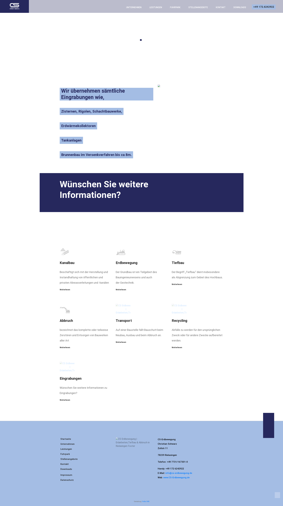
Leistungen (66, 449)
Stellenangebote (198, 7)
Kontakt (221, 7)
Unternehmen (134, 7)
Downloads (239, 7)
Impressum (66, 475)
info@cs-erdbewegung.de (178, 473)
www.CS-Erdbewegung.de (176, 477)
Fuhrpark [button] (175, 7)
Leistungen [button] (155, 7)
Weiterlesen (65, 290)
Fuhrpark (65, 454)
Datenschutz (67, 480)
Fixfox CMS (145, 501)
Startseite (65, 439)
